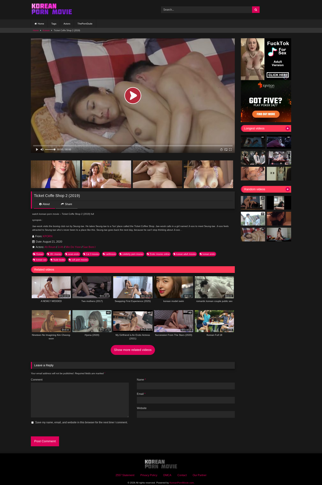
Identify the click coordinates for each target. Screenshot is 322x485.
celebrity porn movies (132, 254)
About (46, 204)
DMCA (167, 475)
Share (68, 204)
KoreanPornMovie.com (182, 482)
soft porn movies (80, 260)
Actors (67, 23)
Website (142, 408)
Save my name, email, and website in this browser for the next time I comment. (81, 422)
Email (141, 393)
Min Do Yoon (73, 247)
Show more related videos (133, 350)
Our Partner (199, 475)
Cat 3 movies (92, 254)
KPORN (47, 236)
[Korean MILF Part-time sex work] (279, 174)
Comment (36, 379)
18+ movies (55, 254)
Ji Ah (61, 247)
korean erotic (209, 254)
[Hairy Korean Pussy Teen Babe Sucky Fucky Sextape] (279, 234)
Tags (53, 23)
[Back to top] (311, 475)
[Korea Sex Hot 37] (253, 174)
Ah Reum (50, 247)
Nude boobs (59, 260)
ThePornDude (84, 23)
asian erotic (73, 254)
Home (41, 23)
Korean (46, 30)
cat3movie (111, 254)
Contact (182, 475)
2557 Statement (125, 475)
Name (141, 379)
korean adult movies (186, 254)
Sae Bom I (89, 247)
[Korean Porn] (52, 10)
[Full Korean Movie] (279, 218)
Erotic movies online (160, 254)
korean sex (41, 260)
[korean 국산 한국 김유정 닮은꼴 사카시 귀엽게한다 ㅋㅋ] (279, 203)
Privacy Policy (148, 475)
